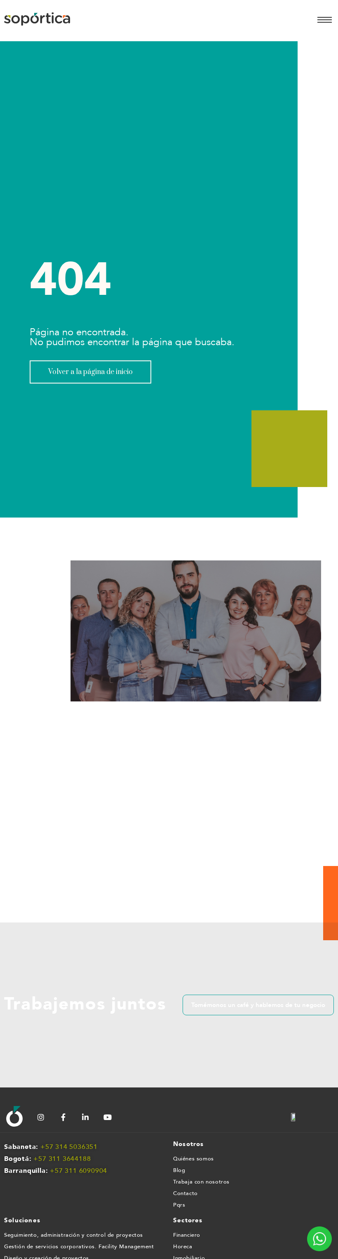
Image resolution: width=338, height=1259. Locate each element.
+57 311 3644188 (62, 1159)
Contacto (185, 1193)
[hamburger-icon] (324, 20)
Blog (179, 1170)
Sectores (188, 1220)
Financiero (186, 1235)
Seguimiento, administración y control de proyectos (73, 1235)
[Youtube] (107, 1117)
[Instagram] (41, 1117)
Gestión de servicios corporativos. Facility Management (79, 1246)
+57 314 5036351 (69, 1147)
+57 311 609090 (76, 1171)
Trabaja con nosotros (201, 1182)
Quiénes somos (193, 1158)
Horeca (182, 1246)
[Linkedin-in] (85, 1117)
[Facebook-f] (63, 1117)
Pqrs (179, 1205)
